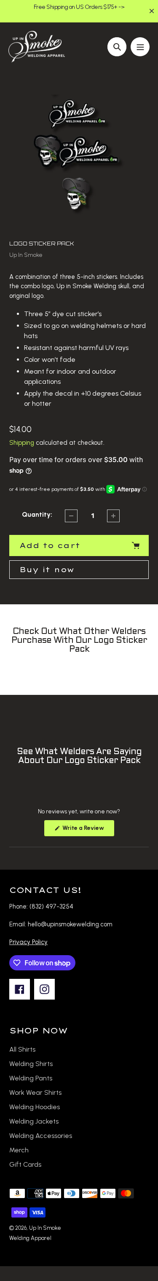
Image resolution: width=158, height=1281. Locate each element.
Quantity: (37, 514)
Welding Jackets (34, 1121)
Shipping (21, 442)
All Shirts (22, 1049)
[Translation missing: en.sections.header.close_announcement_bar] (151, 11)
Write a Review (88, 830)
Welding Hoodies (34, 1107)
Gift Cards (25, 1164)
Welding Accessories (40, 1136)
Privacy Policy (28, 942)
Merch (19, 1150)
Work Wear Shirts (35, 1092)
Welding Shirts (31, 1064)
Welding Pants (30, 1078)
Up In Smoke (26, 255)
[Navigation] (140, 46)
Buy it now (46, 569)
